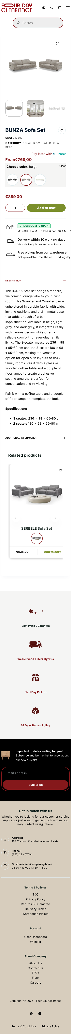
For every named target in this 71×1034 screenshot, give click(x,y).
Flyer (35, 978)
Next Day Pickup (35, 692)
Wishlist (35, 942)
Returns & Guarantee (35, 904)
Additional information (21, 437)
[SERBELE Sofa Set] (36, 494)
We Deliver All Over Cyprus (35, 659)
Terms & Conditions (24, 1026)
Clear (62, 165)
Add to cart (46, 208)
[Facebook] (31, 1013)
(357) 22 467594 (22, 854)
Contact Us (35, 968)
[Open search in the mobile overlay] (38, 23)
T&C (35, 894)
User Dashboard (35, 937)
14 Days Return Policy (35, 725)
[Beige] (26, 180)
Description (13, 280)
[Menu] (68, 8)
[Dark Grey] (12, 180)
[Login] (43, 7)
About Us (35, 963)
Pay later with (42, 154)
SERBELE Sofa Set (36, 528)
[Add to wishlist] (62, 130)
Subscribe (35, 785)
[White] (40, 180)
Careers (35, 982)
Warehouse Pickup (35, 914)
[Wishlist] (51, 7)
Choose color (22, 167)
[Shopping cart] (59, 7)
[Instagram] (39, 1013)
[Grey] (36, 538)
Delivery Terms (35, 909)
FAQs (35, 973)
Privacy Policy (35, 899)
